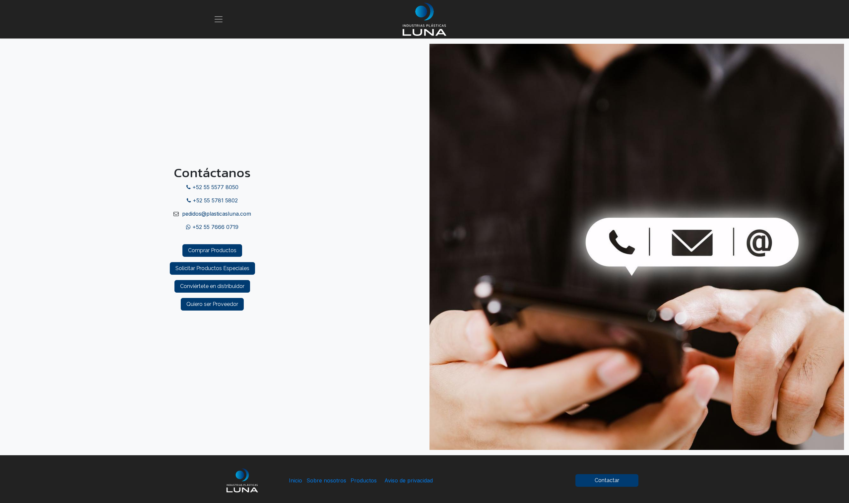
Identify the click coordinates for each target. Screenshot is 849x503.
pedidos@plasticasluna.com (215, 213)
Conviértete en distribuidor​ (212, 286)
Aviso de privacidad (408, 480)
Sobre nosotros (326, 480)
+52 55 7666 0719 (214, 227)
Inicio (295, 480)
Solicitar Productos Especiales (212, 268)
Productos (364, 480)
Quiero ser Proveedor (212, 304)
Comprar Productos (212, 250)
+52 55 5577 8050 (214, 187)
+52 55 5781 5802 (214, 200)
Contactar (607, 480)
